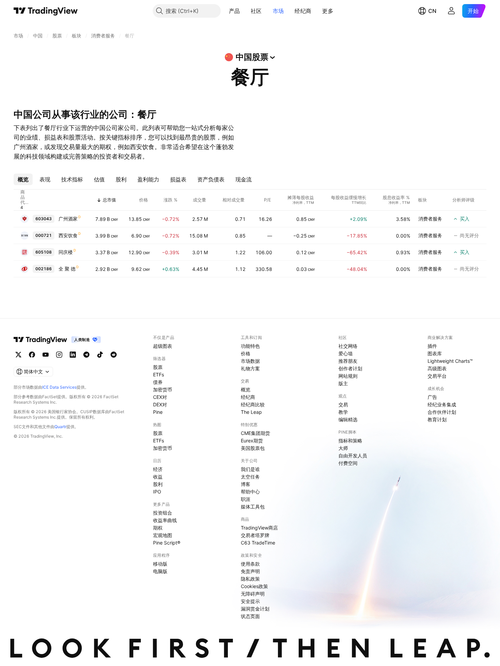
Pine (158, 412)
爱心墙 (345, 353)
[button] (245, 11)
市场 (278, 10)
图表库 (435, 353)
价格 (245, 353)
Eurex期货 (252, 440)
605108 (43, 252)
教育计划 (437, 419)
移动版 (160, 564)
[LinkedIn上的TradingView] (73, 354)
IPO (157, 491)
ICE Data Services (59, 387)
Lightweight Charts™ (450, 361)
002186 (43, 268)
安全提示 (250, 601)
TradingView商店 (259, 528)
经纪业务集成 (442, 404)
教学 (343, 412)
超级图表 (162, 346)
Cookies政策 (254, 586)
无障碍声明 (253, 594)
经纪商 (303, 10)
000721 (43, 235)
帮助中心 (250, 491)
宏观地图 (162, 535)
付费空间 (347, 463)
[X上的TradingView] (18, 354)
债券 (158, 382)
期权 (158, 528)
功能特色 (250, 346)
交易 (343, 404)
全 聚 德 (67, 269)
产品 (234, 10)
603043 (43, 218)
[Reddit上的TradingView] (113, 354)
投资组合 (162, 513)
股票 (158, 367)
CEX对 (160, 397)
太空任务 (250, 477)
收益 (158, 477)
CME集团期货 (255, 433)
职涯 (245, 499)
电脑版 (160, 571)
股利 (158, 484)
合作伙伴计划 (442, 412)
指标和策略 (350, 440)
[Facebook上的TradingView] (32, 354)
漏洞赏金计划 (255, 609)
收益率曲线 (165, 520)
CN (432, 10)
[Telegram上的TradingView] (86, 354)
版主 (343, 383)
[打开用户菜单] (451, 11)
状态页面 (250, 616)
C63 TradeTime (258, 543)
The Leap (251, 412)
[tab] (23, 179)
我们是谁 (250, 469)
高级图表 (437, 368)
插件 (432, 346)
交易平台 (437, 376)
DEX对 (160, 404)
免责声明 (250, 571)
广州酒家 (68, 219)
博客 (245, 484)
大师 (343, 448)
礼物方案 (250, 368)
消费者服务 (430, 219)
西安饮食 (68, 235)
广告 (432, 397)
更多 (327, 10)
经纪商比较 (253, 404)
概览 (245, 389)
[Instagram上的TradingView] (59, 354)
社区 (256, 10)
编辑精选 (347, 419)
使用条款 (250, 564)
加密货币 (162, 389)
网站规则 (347, 376)
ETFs (158, 374)
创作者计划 (350, 368)
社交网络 (347, 346)
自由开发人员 (352, 455)
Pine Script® (166, 543)
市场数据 (250, 361)
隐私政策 (250, 579)
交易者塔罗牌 (255, 535)
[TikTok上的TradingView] (100, 354)
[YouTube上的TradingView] (45, 354)
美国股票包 (253, 448)
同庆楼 (66, 252)
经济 (158, 469)
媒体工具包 (253, 506)
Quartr (60, 426)
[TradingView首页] (46, 11)
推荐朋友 (347, 361)
